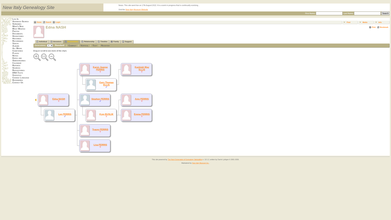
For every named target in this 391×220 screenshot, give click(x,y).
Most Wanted (18, 29)
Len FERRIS (64, 114)
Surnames (16, 24)
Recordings (17, 41)
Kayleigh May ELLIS (142, 68)
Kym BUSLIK (106, 114)
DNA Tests (17, 73)
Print (374, 27)
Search (48, 22)
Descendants (73, 41)
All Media (17, 48)
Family (116, 41)
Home (39, 22)
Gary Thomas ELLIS (106, 83)
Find (348, 22)
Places (15, 53)
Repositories (18, 70)
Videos (15, 43)
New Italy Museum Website (137, 10)
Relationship (89, 41)
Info (380, 22)
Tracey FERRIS (100, 129)
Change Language (20, 77)
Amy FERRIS (142, 99)
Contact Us (17, 82)
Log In (15, 19)
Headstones (18, 36)
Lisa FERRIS (100, 145)
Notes (15, 55)
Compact (72, 45)
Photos (15, 31)
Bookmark (384, 27)
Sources (16, 68)
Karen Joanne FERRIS (100, 68)
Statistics (16, 75)
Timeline (103, 41)
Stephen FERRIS (100, 99)
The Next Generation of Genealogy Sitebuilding (185, 159)
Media (365, 22)
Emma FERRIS (142, 114)
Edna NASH (58, 99)
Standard (59, 45)
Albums (15, 46)
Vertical (84, 45)
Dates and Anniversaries (19, 59)
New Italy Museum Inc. (200, 163)
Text (95, 45)
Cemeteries (17, 51)
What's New (17, 26)
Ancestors (57, 41)
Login (58, 22)
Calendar (16, 63)
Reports (16, 65)
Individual (43, 41)
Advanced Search (20, 21)
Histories (16, 38)
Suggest (128, 41)
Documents (17, 33)
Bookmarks (17, 80)
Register (105, 45)
